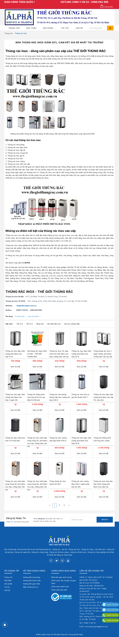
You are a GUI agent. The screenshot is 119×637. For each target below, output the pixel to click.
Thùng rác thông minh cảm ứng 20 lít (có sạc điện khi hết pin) (36, 397)
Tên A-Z (20, 324)
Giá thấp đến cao (54, 324)
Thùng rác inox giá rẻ (16, 156)
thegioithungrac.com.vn (27, 306)
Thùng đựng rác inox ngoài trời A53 (57, 482)
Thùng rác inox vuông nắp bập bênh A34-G (58, 439)
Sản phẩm (48, 28)
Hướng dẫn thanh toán (32, 580)
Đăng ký (104, 519)
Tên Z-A (29, 324)
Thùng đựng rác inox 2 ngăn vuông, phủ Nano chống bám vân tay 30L (103, 354)
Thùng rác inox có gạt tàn (18, 153)
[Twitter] (57, 561)
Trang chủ (14, 28)
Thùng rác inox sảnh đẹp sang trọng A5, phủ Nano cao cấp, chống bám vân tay (37, 441)
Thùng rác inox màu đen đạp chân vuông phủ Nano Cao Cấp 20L (103, 484)
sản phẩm (108, 7)
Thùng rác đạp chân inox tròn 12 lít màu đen (15, 439)
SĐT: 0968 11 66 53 (87, 623)
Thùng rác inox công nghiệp (16, 245)
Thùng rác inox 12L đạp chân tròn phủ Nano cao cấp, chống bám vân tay (59, 354)
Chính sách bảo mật (59, 590)
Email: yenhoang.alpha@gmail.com (93, 626)
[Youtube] (68, 561)
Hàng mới (40, 324)
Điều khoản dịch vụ (30, 587)
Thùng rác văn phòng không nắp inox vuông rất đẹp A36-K (59, 397)
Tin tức (65, 28)
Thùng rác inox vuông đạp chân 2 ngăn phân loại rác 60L (80, 484)
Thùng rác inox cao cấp (15, 235)
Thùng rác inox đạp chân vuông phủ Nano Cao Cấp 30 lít (81, 440)
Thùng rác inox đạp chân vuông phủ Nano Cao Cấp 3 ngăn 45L (15, 397)
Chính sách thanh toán (60, 587)
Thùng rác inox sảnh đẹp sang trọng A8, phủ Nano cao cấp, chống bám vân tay (37, 484)
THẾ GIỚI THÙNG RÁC (89, 51)
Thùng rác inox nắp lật (16, 150)
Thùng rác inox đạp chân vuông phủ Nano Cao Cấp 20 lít (81, 354)
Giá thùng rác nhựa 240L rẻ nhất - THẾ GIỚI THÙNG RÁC (37, 354)
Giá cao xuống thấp (72, 324)
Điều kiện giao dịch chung (61, 577)
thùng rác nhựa (42, 178)
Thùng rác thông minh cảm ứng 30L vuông (102, 439)
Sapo (81, 634)
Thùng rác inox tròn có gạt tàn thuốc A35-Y (80, 395)
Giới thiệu (31, 28)
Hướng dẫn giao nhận (31, 584)
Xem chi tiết (15, 367)
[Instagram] (62, 561)
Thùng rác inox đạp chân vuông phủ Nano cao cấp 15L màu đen (103, 397)
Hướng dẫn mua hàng (31, 577)
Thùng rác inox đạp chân (17, 147)
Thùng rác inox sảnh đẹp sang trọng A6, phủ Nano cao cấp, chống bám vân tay (15, 484)
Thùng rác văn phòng (16, 145)
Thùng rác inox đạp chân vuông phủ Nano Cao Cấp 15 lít (15, 354)
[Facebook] (51, 561)
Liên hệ (79, 28)
